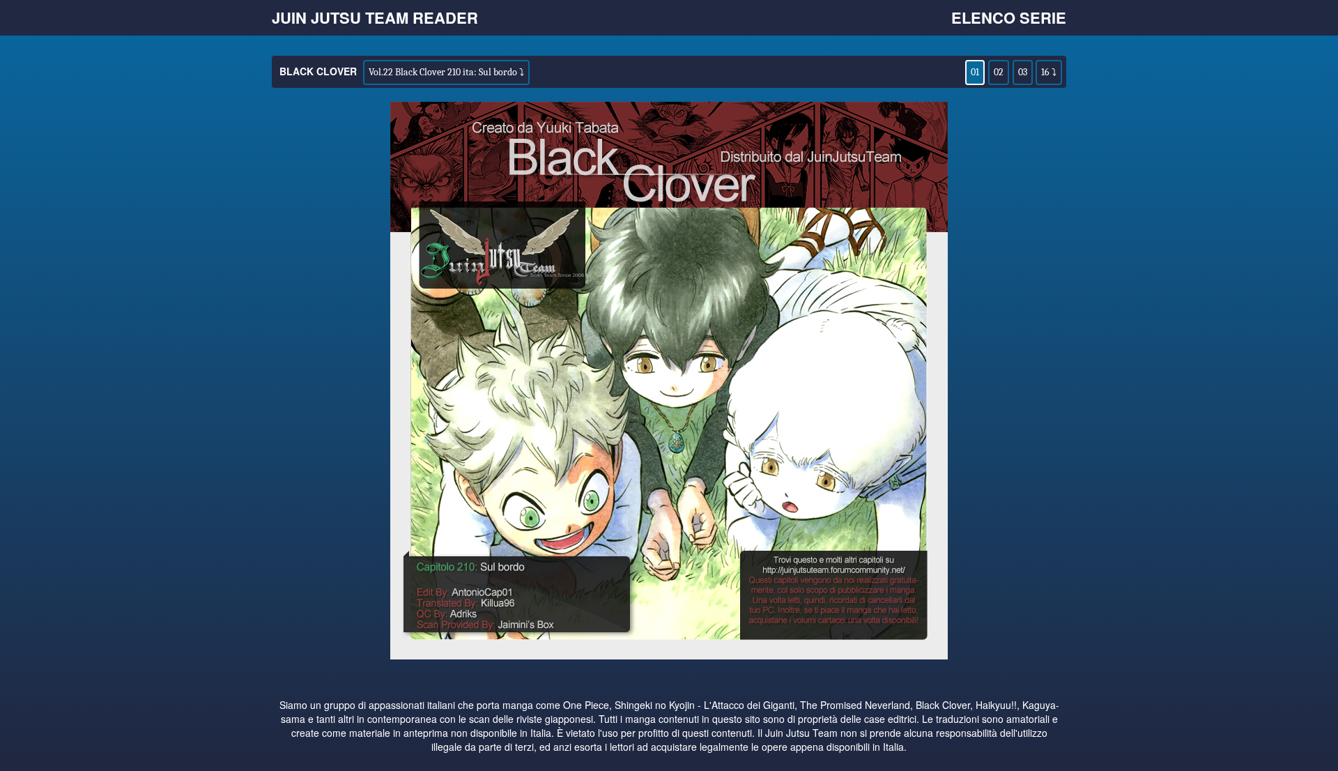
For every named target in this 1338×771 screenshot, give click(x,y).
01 (975, 72)
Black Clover (318, 71)
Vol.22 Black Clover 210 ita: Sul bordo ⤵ (446, 72)
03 (1022, 72)
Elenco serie (1008, 17)
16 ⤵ (1048, 72)
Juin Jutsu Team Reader (375, 17)
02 (999, 72)
